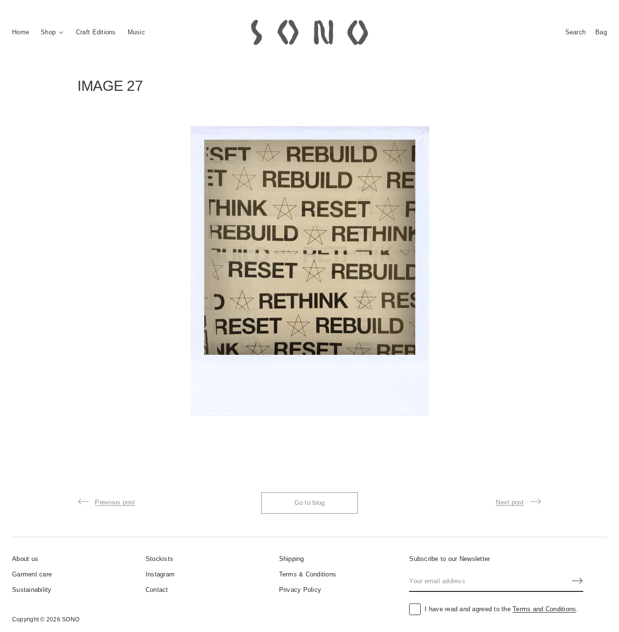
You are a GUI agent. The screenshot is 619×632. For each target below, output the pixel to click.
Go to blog (310, 502)
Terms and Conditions (544, 609)
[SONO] (309, 32)
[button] (575, 32)
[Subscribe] (577, 581)
